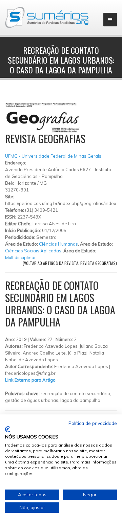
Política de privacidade (92, 423)
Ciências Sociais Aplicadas (33, 250)
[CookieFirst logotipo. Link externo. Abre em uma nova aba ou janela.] (7, 429)
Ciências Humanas (58, 244)
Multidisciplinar (20, 257)
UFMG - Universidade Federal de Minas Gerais (53, 156)
